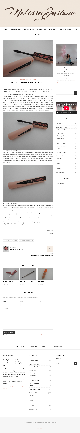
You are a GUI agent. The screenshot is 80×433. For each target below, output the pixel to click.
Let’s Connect (38, 34)
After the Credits (29, 29)
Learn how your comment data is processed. (37, 335)
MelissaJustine (40, 12)
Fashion (59, 158)
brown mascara (7, 240)
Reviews (59, 168)
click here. (70, 79)
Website (40, 301)
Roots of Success (61, 143)
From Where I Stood (65, 29)
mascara (15, 240)
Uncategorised (60, 172)
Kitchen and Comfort (62, 141)
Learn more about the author (11, 387)
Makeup (22, 79)
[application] (66, 108)
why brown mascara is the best (26, 240)
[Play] (58, 112)
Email (22, 301)
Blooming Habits (61, 136)
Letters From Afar (61, 129)
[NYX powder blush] (6, 249)
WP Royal (54, 422)
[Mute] (72, 112)
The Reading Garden (15, 29)
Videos (58, 148)
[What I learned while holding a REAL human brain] (50, 249)
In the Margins (60, 138)
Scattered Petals (61, 146)
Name (5, 301)
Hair (58, 161)
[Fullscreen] (75, 112)
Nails (58, 166)
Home (5, 29)
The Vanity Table (41, 29)
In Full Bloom (52, 29)
